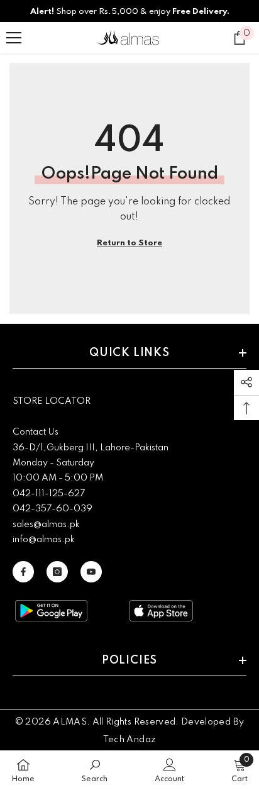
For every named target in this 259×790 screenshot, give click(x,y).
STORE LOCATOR (52, 401)
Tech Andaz (130, 739)
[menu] (13, 37)
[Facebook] (23, 571)
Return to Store (129, 243)
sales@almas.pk (46, 524)
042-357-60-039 (52, 508)
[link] (94, 770)
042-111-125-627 (49, 493)
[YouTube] (91, 571)
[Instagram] (57, 571)
